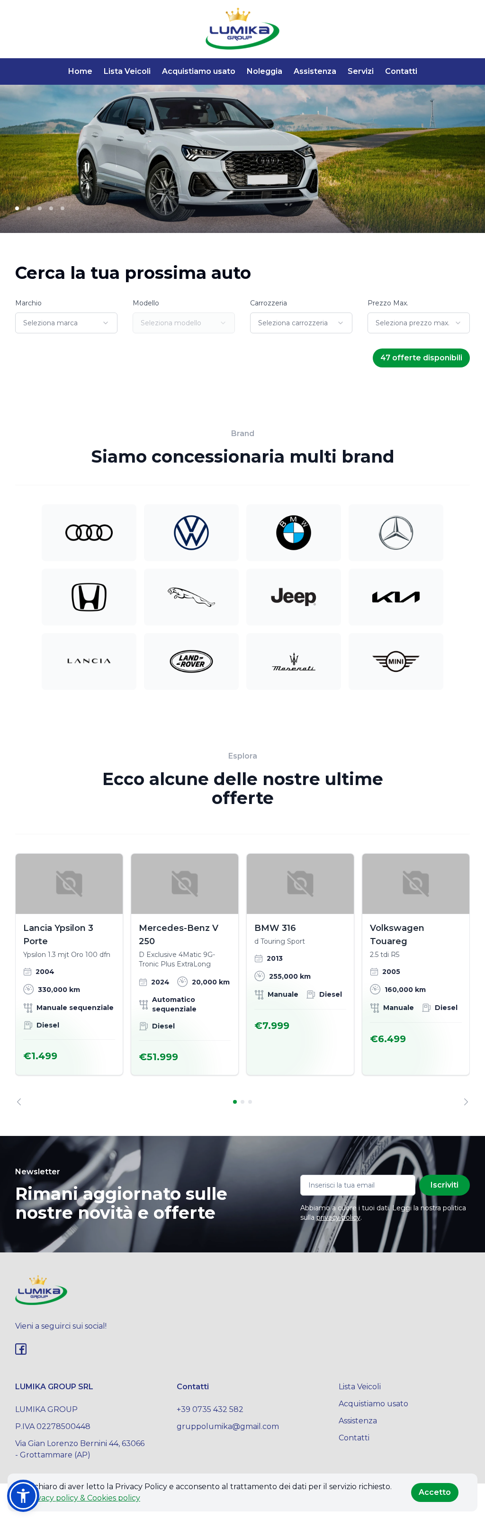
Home (80, 71)
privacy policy (338, 1217)
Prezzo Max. (388, 303)
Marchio (28, 303)
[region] (242, 979)
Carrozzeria (268, 303)
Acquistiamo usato (198, 71)
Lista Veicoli (127, 71)
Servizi (361, 71)
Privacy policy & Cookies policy (83, 1497)
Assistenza (315, 71)
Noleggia (264, 71)
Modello (146, 303)
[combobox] (66, 323)
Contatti (401, 71)
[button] (23, 1496)
